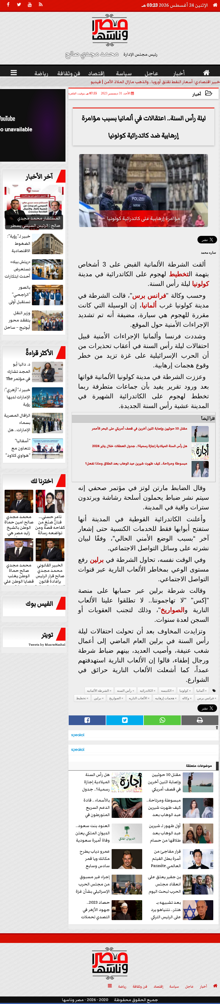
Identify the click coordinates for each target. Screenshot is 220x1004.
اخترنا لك (42, 481)
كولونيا (200, 283)
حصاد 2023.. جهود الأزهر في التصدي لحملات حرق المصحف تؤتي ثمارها (112, 910)
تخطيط (179, 274)
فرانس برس (149, 295)
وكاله (185, 698)
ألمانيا (149, 305)
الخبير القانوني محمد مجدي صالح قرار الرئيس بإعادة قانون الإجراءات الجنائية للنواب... (50, 578)
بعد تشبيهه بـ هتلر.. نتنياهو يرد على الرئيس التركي (166, 909)
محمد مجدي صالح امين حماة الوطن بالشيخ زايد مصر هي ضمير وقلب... (19, 527)
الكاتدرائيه (146, 691)
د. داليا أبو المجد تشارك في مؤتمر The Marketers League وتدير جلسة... (35, 372)
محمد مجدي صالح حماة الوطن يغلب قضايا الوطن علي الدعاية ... (19, 575)
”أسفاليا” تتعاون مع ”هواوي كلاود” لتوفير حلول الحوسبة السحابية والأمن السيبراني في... (34, 448)
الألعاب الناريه (138, 698)
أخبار (196, 94)
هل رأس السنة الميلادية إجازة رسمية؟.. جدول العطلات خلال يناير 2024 (139, 446)
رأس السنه (124, 691)
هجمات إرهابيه (164, 698)
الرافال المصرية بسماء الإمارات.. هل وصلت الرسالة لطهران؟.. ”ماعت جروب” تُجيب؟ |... (34, 423)
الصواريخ (173, 609)
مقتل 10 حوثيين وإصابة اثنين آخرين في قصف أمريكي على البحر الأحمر (139, 428)
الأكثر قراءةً (39, 353)
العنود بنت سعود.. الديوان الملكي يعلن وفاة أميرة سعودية (92, 832)
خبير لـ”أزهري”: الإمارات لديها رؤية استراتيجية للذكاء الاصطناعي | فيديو (34, 397)
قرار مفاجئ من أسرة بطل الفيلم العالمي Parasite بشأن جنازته (166, 859)
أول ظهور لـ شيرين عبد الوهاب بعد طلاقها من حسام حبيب (165, 833)
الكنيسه (166, 691)
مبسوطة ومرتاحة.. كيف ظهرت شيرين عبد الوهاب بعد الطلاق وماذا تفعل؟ (136, 463)
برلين (97, 559)
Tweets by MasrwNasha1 (47, 644)
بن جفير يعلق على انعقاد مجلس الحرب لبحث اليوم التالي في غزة (164, 884)
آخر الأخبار (39, 177)
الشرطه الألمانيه (98, 691)
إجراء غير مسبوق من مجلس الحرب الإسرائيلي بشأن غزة (93, 884)
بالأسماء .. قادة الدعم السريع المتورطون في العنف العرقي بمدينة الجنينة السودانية (113, 808)
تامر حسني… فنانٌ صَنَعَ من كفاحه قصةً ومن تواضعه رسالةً (50, 524)
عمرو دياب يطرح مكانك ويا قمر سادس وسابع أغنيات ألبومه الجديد (112, 859)
